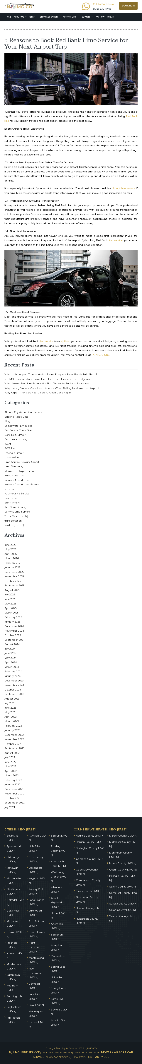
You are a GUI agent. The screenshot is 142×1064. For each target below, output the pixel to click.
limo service (11, 457)
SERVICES (86, 17)
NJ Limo (9, 489)
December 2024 (14, 626)
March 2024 (11, 667)
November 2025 (14, 576)
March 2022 (11, 775)
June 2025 (10, 599)
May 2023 (10, 712)
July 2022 (9, 757)
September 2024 (14, 639)
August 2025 (12, 590)
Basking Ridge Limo (16, 416)
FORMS (110, 17)
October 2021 (12, 798)
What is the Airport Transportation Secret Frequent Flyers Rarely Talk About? (50, 374)
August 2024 (12, 644)
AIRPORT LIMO (69, 17)
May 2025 (10, 603)
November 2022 (14, 739)
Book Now (128, 5)
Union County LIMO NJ (122, 909)
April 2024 (10, 662)
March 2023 (11, 721)
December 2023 (14, 680)
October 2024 (12, 635)
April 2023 (10, 716)
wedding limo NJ (14, 525)
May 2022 (10, 766)
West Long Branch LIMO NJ (58, 877)
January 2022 (12, 784)
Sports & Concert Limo (18, 25)
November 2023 (14, 685)
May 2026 (10, 549)
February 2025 (13, 617)
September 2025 (14, 585)
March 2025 (11, 612)
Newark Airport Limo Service (21, 484)
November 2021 (14, 793)
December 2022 (14, 734)
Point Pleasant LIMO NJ (34, 947)
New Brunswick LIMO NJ (35, 973)
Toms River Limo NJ (16, 516)
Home (8, 17)
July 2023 (9, 703)
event (7, 444)
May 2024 (10, 657)
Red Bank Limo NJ (15, 507)
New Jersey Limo (14, 475)
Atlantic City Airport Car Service (23, 412)
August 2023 (12, 698)
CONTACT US (41, 25)
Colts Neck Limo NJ (15, 434)
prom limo (10, 498)
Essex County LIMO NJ (89, 891)
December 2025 (14, 572)
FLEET (32, 17)
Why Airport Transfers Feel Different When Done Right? (37, 392)
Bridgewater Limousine (18, 425)
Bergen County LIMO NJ (90, 842)
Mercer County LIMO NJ (123, 835)
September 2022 (14, 748)
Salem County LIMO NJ (122, 886)
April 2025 (10, 608)
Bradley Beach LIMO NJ (58, 851)
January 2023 (12, 730)
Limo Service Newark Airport (21, 462)
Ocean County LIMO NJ (123, 869)
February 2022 (13, 780)
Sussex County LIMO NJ (123, 903)
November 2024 (14, 630)
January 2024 (12, 676)
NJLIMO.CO (91, 1048)
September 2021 (14, 802)
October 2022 (12, 744)
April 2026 (10, 554)
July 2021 (9, 807)
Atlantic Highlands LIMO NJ (57, 902)
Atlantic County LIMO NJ (90, 835)
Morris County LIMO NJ (122, 863)
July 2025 (9, 594)
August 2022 (12, 753)
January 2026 (12, 567)
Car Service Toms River (18, 430)
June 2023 (10, 707)
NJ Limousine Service (16, 493)
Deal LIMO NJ (37, 1005)
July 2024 (9, 648)
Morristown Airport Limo (19, 471)
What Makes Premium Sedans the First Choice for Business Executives (46, 383)
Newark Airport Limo (17, 480)
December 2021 (14, 789)
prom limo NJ (12, 502)
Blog (7, 421)
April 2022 (10, 771)
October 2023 (12, 689)
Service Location (49, 17)
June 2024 (10, 653)
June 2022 (10, 762)
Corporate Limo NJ (15, 439)
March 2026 (11, 558)
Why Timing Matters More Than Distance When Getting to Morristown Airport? (51, 388)
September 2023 (14, 694)
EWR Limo (10, 448)
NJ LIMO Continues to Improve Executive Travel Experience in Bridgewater (48, 379)
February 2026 (13, 563)
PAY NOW (100, 17)
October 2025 (12, 581)
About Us (19, 17)
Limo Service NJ (13, 466)
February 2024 (13, 671)
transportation (13, 520)
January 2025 (12, 621)
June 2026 (10, 544)
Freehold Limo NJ (14, 453)
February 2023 (13, 725)
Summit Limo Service (17, 511)
